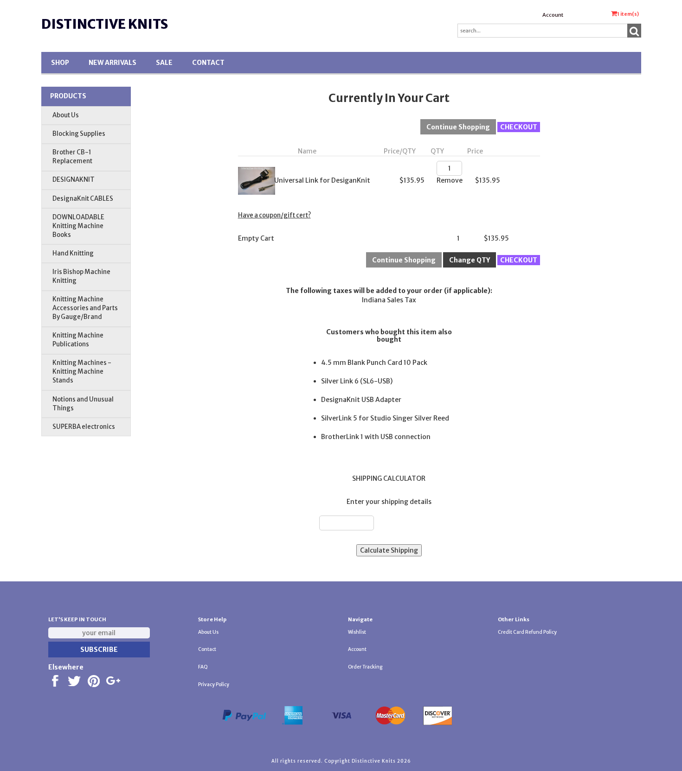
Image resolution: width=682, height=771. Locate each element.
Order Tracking (365, 667)
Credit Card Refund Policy (527, 632)
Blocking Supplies (78, 134)
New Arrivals (112, 62)
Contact (208, 62)
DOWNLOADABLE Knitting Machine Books (78, 226)
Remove (450, 180)
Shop (60, 62)
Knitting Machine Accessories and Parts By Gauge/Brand (85, 308)
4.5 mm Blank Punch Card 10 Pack (374, 362)
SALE (164, 62)
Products (68, 96)
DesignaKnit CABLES (82, 199)
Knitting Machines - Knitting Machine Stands (81, 371)
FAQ (203, 667)
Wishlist (357, 632)
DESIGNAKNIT (73, 180)
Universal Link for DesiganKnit (322, 180)
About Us (65, 115)
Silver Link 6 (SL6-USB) (356, 381)
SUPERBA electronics (83, 427)
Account (552, 15)
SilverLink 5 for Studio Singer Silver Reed (385, 418)
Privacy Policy (213, 685)
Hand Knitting (73, 253)
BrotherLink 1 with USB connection (376, 437)
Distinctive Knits (104, 24)
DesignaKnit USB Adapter (361, 399)
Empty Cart (256, 238)
